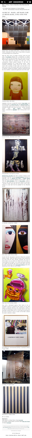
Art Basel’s (8, 56)
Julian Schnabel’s (10, 180)
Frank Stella (24, 103)
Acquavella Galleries (20, 264)
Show (10, 427)
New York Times (26, 421)
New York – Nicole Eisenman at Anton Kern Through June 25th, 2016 (16, 9)
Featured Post (7, 427)
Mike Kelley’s (17, 108)
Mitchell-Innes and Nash (7, 175)
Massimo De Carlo (16, 178)
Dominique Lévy (15, 104)
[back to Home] (16, 2)
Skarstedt (15, 109)
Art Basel (9, 422)
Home (3, 4)
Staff (23, 435)
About (19, 435)
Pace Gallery (22, 180)
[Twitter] (27, 2)
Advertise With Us (13, 435)
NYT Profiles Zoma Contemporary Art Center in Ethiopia (13, 8)
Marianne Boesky (25, 104)
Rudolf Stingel (26, 178)
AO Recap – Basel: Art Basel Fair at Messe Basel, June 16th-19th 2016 (15, 14)
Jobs (25, 435)
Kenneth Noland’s (20, 177)
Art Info (21, 420)
